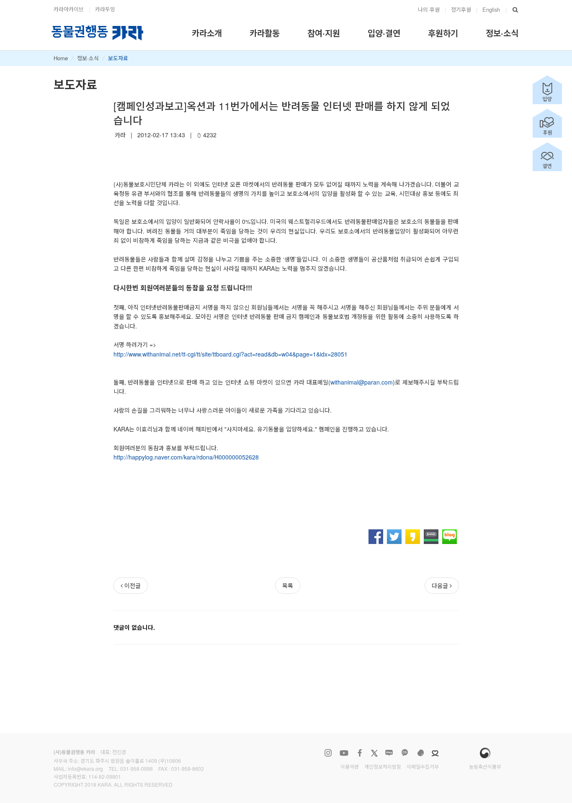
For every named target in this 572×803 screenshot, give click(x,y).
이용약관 (349, 766)
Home (61, 58)
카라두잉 (105, 9)
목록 (287, 585)
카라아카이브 (69, 9)
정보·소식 (88, 58)
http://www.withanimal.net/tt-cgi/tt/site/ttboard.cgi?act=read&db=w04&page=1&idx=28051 (230, 354)
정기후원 (461, 9)
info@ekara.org (85, 768)
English (491, 9)
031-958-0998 (136, 768)
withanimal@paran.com (361, 382)
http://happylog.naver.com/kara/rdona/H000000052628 (186, 457)
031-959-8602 (187, 768)
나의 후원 (429, 9)
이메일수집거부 (423, 766)
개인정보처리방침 (382, 766)
